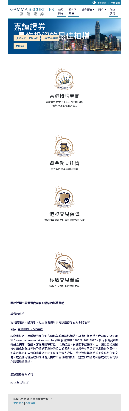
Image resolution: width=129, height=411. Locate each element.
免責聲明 (18, 403)
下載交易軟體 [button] (50, 38)
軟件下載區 (72, 11)
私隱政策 (30, 403)
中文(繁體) (115, 2)
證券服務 (87, 9)
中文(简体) (102, 2)
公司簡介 (60, 11)
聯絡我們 (112, 11)
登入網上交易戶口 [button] (28, 38)
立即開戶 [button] (20, 46)
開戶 (101, 9)
